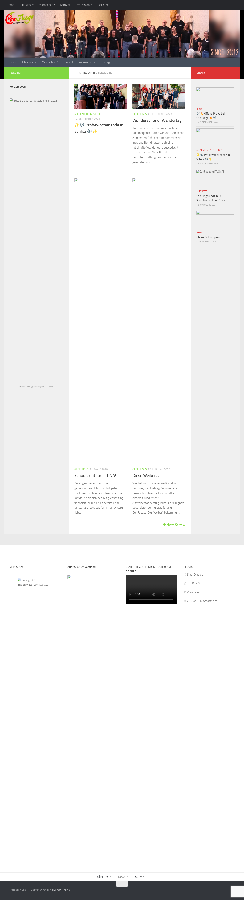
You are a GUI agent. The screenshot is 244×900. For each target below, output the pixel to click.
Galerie (139, 876)
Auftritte (201, 191)
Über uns (25, 4)
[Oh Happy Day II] (35, 589)
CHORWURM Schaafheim (202, 601)
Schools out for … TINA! (95, 475)
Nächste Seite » (173, 525)
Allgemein (81, 114)
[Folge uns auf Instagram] (60, 72)
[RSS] (54, 72)
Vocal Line (193, 592)
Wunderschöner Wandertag (156, 120)
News (199, 109)
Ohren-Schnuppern (208, 237)
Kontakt (65, 4)
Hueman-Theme (61, 889)
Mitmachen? (47, 4)
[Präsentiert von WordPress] (27, 890)
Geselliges (97, 114)
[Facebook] (48, 72)
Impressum (83, 4)
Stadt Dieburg (195, 574)
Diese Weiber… (145, 475)
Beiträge (103, 4)
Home (10, 4)
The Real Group (196, 583)
